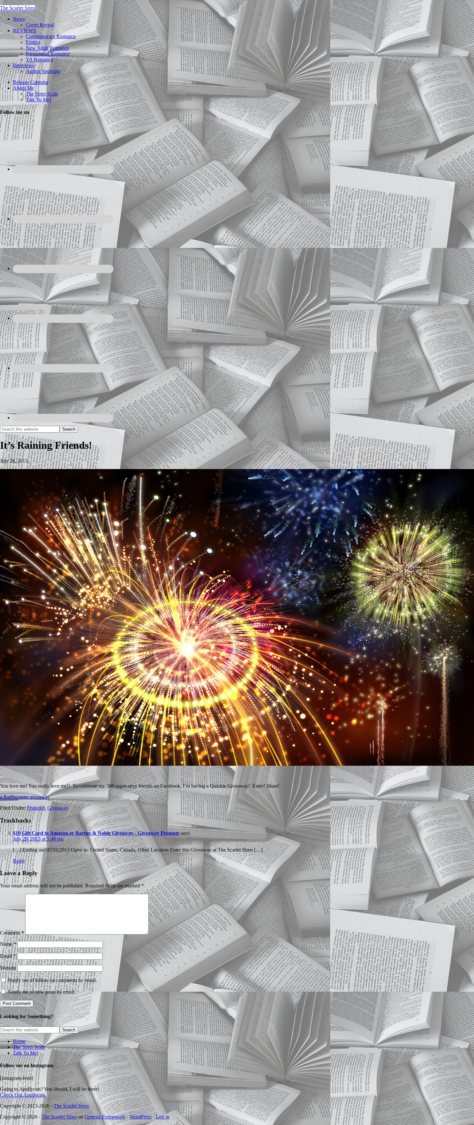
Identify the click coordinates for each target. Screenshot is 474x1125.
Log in (162, 1117)
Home (19, 1041)
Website (8, 968)
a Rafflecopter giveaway (25, 797)
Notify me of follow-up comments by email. (52, 980)
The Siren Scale (29, 1047)
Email (8, 956)
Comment (12, 933)
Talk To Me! (25, 1053)
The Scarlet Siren (17, 8)
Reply (19, 861)
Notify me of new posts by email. (41, 992)
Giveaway (57, 808)
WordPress (141, 1117)
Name (8, 944)
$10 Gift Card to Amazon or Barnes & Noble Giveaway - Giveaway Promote (96, 833)
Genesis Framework (104, 1117)
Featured (36, 808)
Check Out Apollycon (22, 1095)
